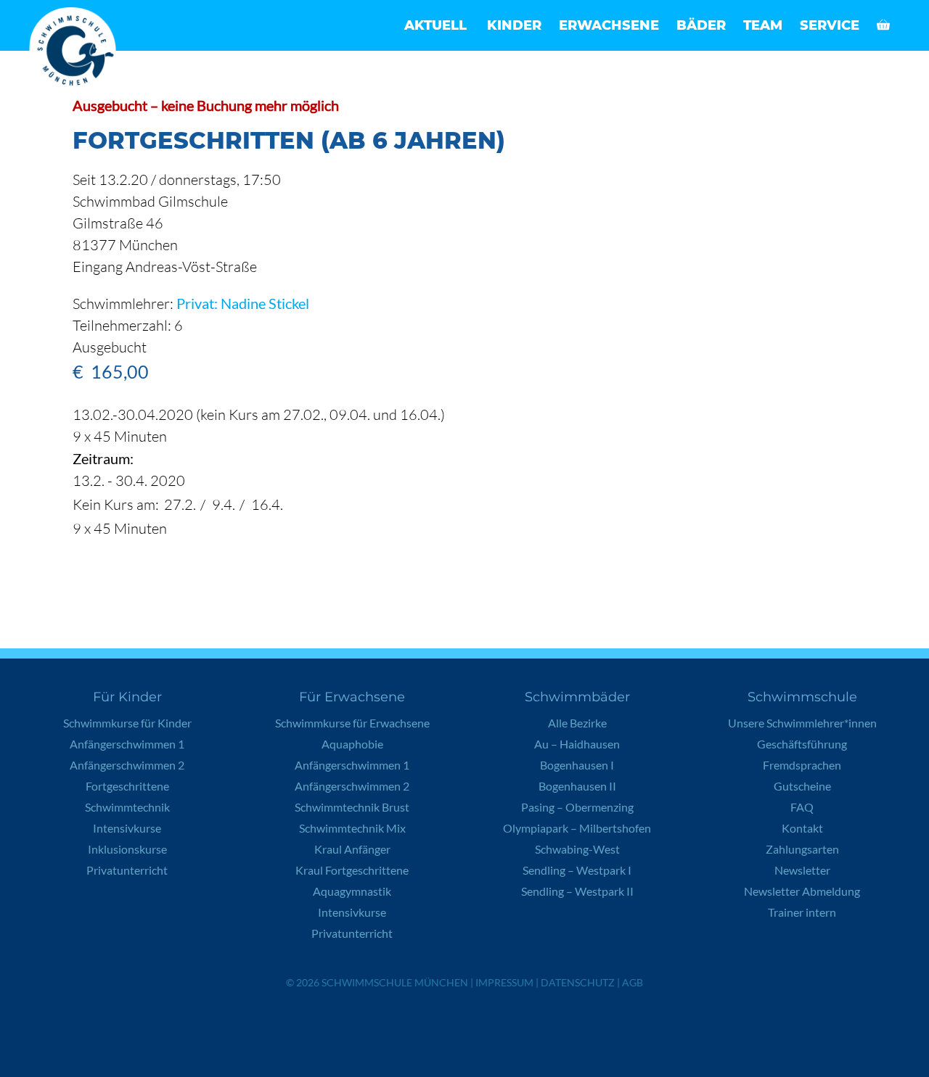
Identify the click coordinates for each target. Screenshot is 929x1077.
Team (762, 25)
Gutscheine (802, 786)
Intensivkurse (127, 828)
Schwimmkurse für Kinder (127, 723)
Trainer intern (802, 912)
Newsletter (802, 870)
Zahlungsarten (802, 849)
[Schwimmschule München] (76, 51)
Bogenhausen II (577, 786)
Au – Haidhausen (577, 744)
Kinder (514, 25)
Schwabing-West (577, 849)
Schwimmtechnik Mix (352, 828)
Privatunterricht (127, 870)
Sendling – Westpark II (577, 891)
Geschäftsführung (802, 744)
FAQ (802, 807)
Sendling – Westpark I (577, 870)
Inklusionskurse (127, 849)
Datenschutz (578, 982)
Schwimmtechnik (127, 807)
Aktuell (435, 25)
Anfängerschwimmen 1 (127, 744)
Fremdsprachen (802, 765)
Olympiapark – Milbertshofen (577, 828)
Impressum (504, 982)
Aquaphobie (352, 744)
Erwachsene (609, 25)
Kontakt (802, 828)
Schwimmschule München (395, 982)
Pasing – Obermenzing (577, 807)
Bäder (701, 25)
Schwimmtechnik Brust (352, 807)
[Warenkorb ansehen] (883, 25)
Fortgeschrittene (127, 786)
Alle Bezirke (577, 723)
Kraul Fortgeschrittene (352, 870)
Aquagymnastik (352, 891)
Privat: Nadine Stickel (242, 303)
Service (829, 25)
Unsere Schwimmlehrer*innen (802, 723)
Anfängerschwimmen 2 (127, 765)
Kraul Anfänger (352, 849)
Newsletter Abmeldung (802, 891)
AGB (632, 982)
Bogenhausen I (577, 765)
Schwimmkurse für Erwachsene (352, 723)
